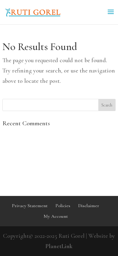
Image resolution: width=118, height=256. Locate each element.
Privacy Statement (30, 206)
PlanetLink (59, 246)
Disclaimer (88, 206)
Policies (62, 206)
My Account (56, 216)
